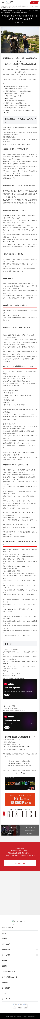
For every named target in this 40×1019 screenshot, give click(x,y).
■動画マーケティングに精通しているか (15, 103)
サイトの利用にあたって (9, 977)
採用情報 (4, 966)
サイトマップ (6, 999)
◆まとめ (6, 112)
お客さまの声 (6, 944)
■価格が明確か (8, 98)
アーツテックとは (7, 927)
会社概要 (4, 960)
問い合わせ (5, 982)
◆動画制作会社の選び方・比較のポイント (15, 86)
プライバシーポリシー (9, 971)
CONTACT (34, 2)
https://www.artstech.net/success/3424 (14, 710)
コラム (4, 993)
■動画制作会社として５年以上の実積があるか (17, 91)
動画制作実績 (6, 949)
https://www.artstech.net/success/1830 (14, 678)
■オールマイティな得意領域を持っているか (16, 105)
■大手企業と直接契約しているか (13, 93)
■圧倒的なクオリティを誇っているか (14, 107)
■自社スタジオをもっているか (12, 96)
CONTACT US (20, 863)
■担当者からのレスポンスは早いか (14, 100)
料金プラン (5, 933)
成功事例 (4, 938)
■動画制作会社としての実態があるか (14, 88)
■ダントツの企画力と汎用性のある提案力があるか (18, 110)
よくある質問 (6, 955)
